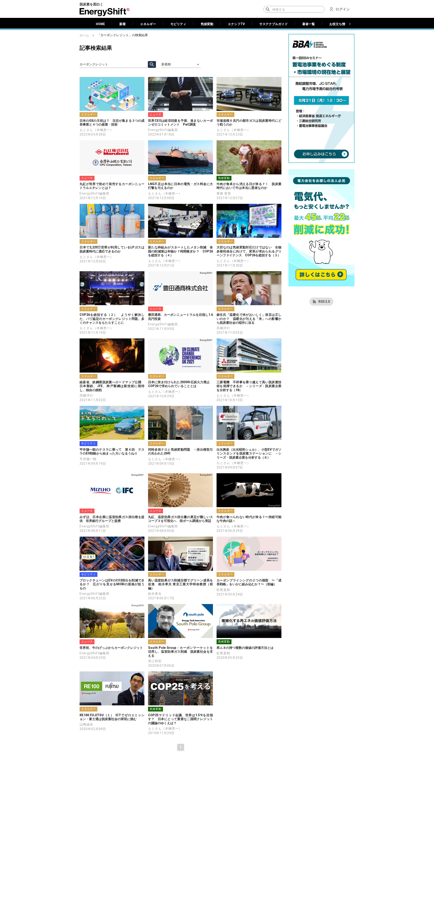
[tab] (100, 24)
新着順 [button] (166, 64)
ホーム (84, 35)
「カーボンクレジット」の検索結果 (122, 35)
